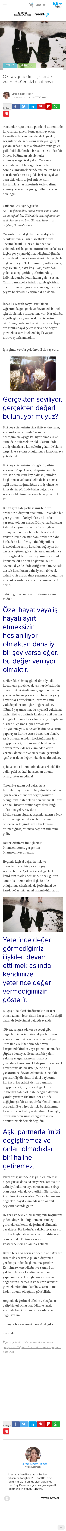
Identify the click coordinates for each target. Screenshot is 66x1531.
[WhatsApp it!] (56, 106)
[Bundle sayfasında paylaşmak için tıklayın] (6, 113)
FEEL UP (10, 65)
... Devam (37, 1489)
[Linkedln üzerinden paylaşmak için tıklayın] (33, 106)
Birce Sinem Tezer (22, 94)
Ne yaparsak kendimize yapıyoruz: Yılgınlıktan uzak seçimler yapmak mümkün (32, 1347)
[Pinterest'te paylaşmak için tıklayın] (41, 106)
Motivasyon (27, 65)
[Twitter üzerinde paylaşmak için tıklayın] (24, 106)
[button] (5, 5)
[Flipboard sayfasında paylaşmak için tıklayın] (48, 106)
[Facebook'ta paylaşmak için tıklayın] (16, 106)
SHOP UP (41, 5)
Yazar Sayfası (50, 1498)
